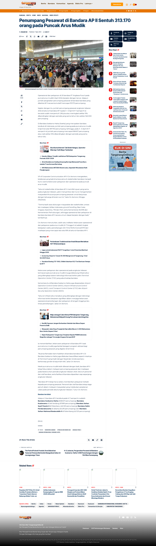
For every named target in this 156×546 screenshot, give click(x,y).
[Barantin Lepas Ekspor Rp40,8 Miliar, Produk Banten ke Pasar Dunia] (133, 117)
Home (34, 15)
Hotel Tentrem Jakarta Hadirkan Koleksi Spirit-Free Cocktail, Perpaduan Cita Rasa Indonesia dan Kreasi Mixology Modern (101, 494)
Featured (91, 504)
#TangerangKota (75, 10)
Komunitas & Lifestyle (95, 506)
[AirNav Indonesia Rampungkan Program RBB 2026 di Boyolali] (54, 477)
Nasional (45, 15)
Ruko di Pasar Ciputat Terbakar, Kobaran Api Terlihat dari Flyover (119, 83)
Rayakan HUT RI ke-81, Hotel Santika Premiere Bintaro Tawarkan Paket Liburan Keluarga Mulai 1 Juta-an (29, 493)
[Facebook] (127, 10)
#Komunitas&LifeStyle (97, 10)
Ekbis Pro (81, 506)
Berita (28, 15)
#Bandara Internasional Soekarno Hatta (33, 10)
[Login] (127, 5)
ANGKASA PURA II (77, 430)
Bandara (22, 15)
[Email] (38, 36)
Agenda (41, 506)
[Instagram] (133, 10)
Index (39, 15)
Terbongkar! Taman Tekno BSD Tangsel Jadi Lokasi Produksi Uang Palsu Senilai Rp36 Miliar (120, 100)
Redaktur (24, 32)
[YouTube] (129, 10)
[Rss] (135, 10)
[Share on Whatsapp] (34, 36)
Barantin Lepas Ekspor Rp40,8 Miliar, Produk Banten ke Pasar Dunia (120, 117)
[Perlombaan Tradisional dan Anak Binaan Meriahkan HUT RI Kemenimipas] (44, 242)
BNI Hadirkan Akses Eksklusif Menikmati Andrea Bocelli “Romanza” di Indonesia (120, 91)
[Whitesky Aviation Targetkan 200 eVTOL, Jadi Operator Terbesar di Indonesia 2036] (133, 108)
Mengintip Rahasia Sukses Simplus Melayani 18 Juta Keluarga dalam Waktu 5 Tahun (120, 66)
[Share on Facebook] (27, 36)
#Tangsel (86, 10)
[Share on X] (30, 36)
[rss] (116, 44)
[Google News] (131, 10)
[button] (130, 4)
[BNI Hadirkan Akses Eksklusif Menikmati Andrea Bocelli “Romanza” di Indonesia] (133, 91)
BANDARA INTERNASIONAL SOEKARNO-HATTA (49, 432)
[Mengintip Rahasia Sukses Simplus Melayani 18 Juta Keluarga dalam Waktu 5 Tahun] (133, 64)
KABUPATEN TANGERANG (115, 506)
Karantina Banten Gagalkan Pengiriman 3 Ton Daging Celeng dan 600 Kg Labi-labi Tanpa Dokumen (125, 493)
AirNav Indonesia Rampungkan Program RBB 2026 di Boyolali (53, 492)
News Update (54, 15)
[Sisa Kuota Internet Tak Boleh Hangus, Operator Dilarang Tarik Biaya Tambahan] (44, 149)
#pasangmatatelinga (28, 506)
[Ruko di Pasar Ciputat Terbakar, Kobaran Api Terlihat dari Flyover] (133, 83)
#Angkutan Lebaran (50, 430)
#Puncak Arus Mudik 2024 (64, 430)
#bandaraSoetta (68, 506)
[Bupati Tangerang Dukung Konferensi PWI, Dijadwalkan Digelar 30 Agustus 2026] (133, 125)
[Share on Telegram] (21, 115)
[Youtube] (116, 39)
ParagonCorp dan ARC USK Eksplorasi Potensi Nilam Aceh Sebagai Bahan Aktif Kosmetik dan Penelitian (77, 493)
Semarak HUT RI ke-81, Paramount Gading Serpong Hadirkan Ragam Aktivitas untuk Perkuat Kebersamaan (120, 135)
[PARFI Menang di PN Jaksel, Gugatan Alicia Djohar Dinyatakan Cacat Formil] (133, 74)
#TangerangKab (63, 10)
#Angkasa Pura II (51, 10)
